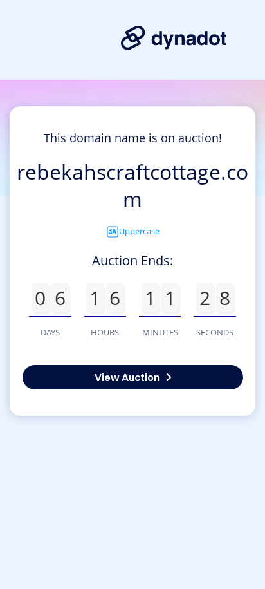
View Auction (127, 377)
